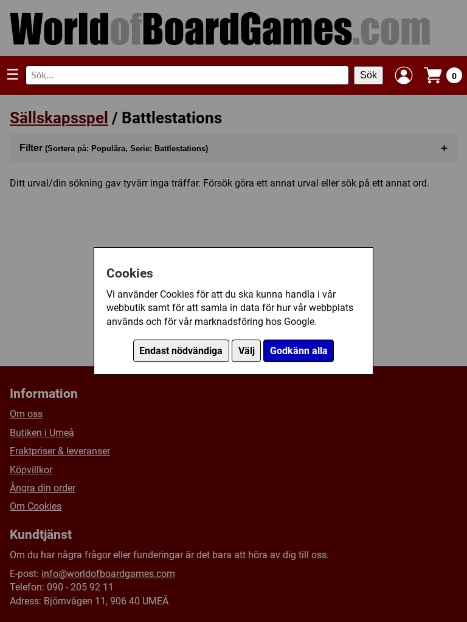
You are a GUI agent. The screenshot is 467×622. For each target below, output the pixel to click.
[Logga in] (403, 75)
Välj (246, 351)
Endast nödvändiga (181, 351)
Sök (368, 75)
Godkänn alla (299, 351)
